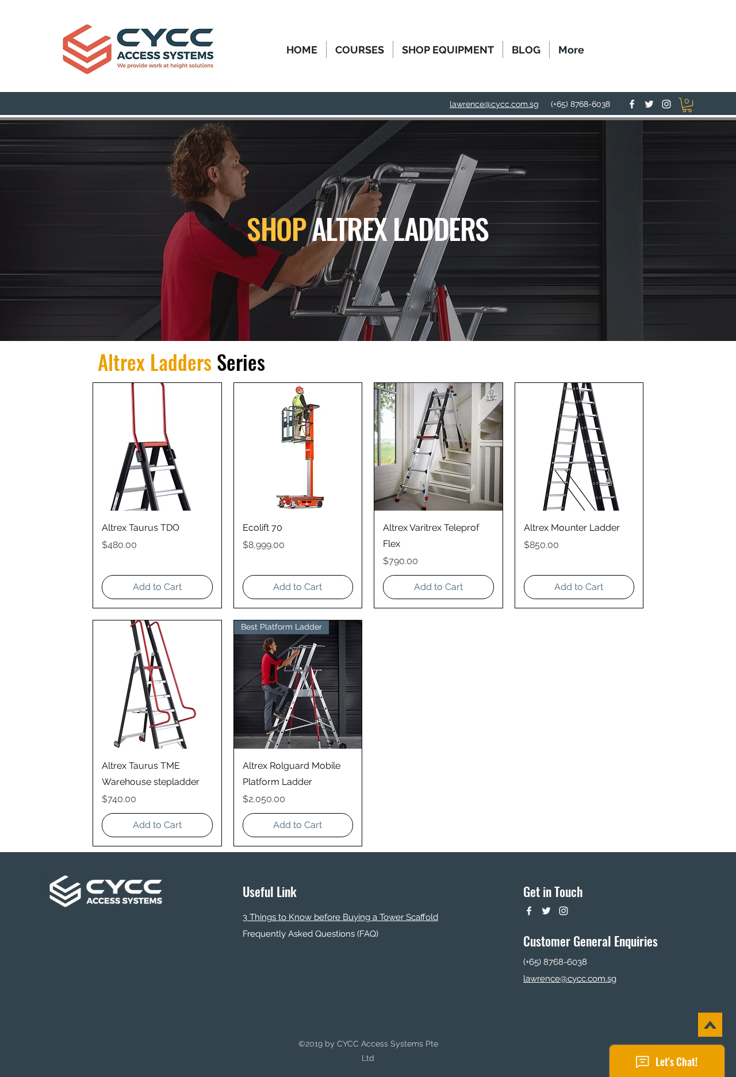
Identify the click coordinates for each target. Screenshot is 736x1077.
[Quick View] (157, 447)
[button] (360, 49)
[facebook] (632, 104)
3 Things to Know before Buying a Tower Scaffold (340, 917)
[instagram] (666, 104)
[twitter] (649, 104)
